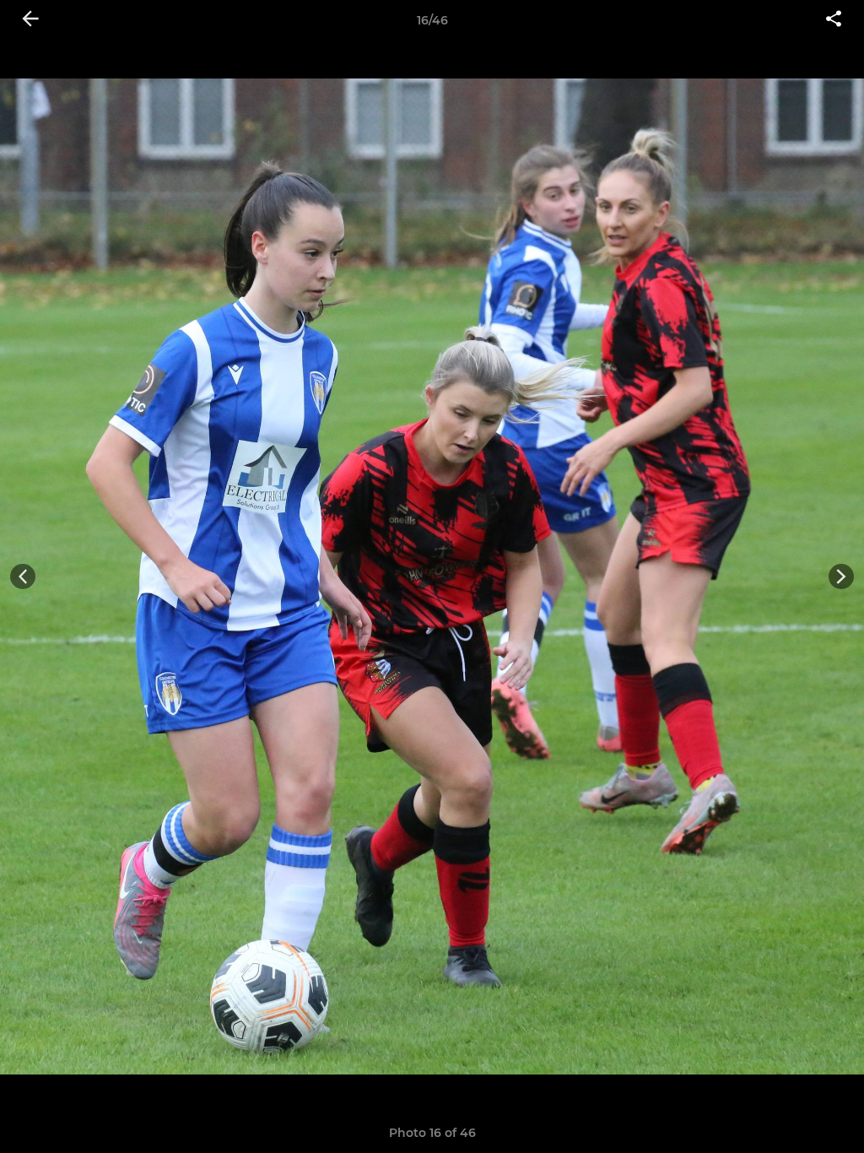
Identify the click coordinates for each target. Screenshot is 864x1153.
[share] (834, 20)
